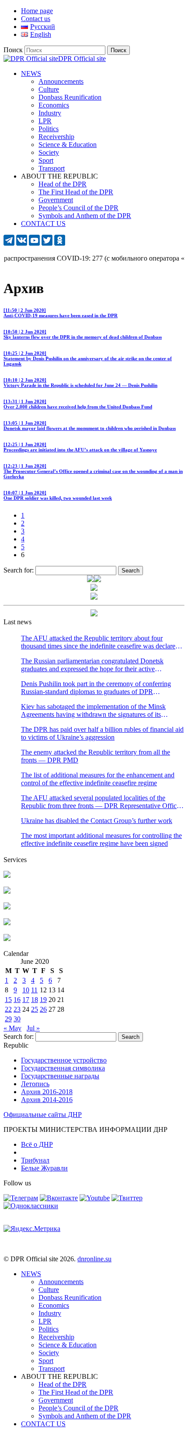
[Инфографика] (6, 938)
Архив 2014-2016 (47, 1099)
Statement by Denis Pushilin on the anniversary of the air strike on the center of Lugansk (87, 358)
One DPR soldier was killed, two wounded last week (57, 495)
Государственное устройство (64, 1060)
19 (43, 999)
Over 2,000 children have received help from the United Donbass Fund (77, 404)
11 (34, 990)
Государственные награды (60, 1076)
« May (12, 1028)
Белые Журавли (44, 1168)
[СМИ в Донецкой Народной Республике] (6, 891)
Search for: (18, 570)
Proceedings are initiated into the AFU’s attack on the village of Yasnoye (80, 447)
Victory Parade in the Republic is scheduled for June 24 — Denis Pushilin (80, 382)
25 (34, 1009)
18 (34, 999)
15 (8, 999)
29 (8, 1019)
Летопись (35, 1084)
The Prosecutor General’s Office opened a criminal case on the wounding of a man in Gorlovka (93, 471)
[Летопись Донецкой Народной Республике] (6, 923)
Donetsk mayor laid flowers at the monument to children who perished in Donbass (89, 425)
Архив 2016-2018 (47, 1091)
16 (17, 999)
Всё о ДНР (37, 1144)
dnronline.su (94, 1259)
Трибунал (35, 1160)
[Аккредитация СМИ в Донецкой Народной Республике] (6, 875)
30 (17, 1019)
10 (25, 990)
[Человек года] (97, 579)
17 (25, 999)
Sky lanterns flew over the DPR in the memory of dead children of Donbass (82, 334)
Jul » (33, 1028)
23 (17, 1009)
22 (8, 1009)
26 (43, 1009)
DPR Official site (82, 58)
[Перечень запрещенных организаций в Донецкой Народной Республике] (6, 907)
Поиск (13, 50)
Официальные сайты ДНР (42, 1114)
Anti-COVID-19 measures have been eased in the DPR (60, 313)
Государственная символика (63, 1068)
